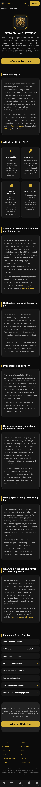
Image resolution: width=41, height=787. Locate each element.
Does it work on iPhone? (12, 642)
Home (5, 8)
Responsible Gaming (9, 758)
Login (24, 3)
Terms (23, 758)
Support (24, 755)
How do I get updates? (12, 678)
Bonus (23, 751)
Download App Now (21, 61)
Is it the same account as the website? (18, 649)
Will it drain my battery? (12, 663)
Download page (17, 126)
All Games (25, 747)
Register (34, 3)
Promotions (5, 751)
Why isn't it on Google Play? (13, 671)
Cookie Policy (26, 762)
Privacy (4, 762)
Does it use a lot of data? (12, 656)
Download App (6, 747)
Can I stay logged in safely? (13, 685)
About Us (4, 755)
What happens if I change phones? (16, 693)
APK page (8, 129)
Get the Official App (21, 724)
